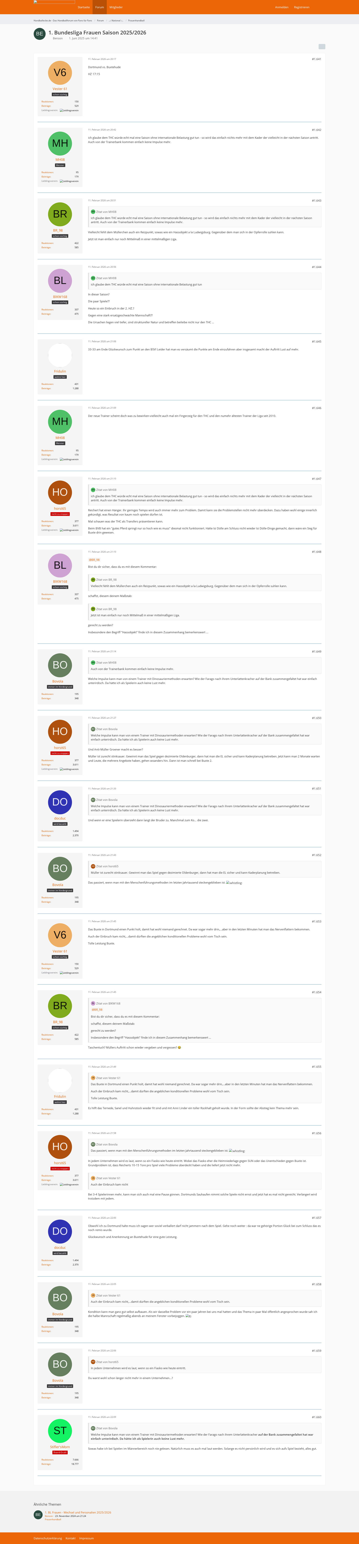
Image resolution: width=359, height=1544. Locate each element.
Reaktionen (47, 101)
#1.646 (316, 408)
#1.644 (316, 267)
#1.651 (316, 788)
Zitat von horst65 (107, 866)
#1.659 (316, 1350)
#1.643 (316, 200)
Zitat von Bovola (106, 729)
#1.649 (316, 651)
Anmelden (282, 7)
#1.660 (316, 1417)
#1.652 (316, 855)
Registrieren (301, 7)
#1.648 (316, 552)
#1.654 (316, 992)
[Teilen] (322, 46)
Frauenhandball (53, 1519)
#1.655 (316, 1067)
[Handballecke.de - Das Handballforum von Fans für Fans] (54, 9)
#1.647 (316, 479)
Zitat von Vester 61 (108, 1078)
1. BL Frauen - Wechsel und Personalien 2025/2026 (78, 1512)
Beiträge (46, 105)
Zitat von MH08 (106, 212)
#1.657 (316, 1218)
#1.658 (316, 1284)
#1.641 (316, 59)
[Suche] (318, 7)
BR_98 (95, 560)
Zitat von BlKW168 (108, 1003)
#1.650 (316, 718)
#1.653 (316, 921)
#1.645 (316, 341)
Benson (49, 1516)
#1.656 (316, 1133)
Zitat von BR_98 (106, 579)
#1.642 (316, 130)
